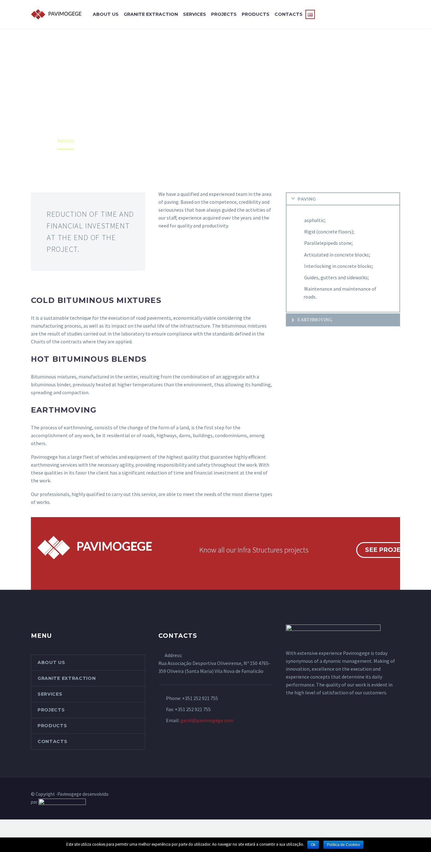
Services (194, 14)
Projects (224, 14)
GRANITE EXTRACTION (151, 14)
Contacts (289, 14)
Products (255, 14)
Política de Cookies (343, 845)
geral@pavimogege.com (206, 720)
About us (106, 14)
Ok (313, 845)
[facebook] (390, 794)
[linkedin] (398, 794)
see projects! (390, 549)
